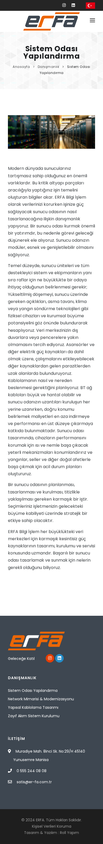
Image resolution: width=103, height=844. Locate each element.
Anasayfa (22, 66)
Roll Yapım (69, 832)
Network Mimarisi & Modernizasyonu (41, 699)
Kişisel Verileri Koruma (51, 826)
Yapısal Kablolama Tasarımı (33, 707)
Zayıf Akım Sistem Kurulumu (33, 716)
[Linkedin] (73, 5)
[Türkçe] (90, 5)
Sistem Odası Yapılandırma (33, 690)
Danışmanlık (49, 66)
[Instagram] (64, 5)
